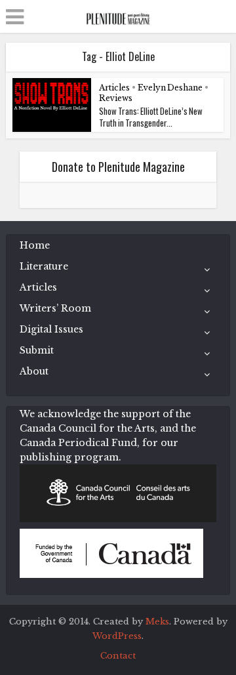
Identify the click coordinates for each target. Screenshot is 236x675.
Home (35, 245)
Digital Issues (51, 329)
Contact (118, 655)
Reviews (115, 98)
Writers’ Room (55, 308)
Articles (114, 87)
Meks (157, 621)
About (34, 371)
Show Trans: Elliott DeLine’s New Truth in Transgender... (151, 116)
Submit (37, 350)
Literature (44, 266)
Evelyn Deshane (170, 87)
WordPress (117, 636)
